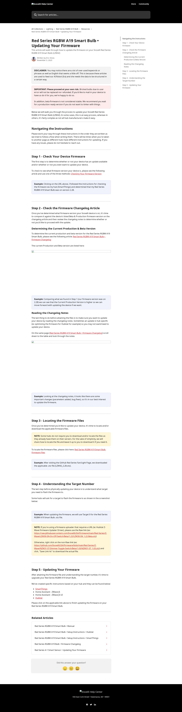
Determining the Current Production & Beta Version (135, 58)
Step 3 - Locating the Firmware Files (135, 72)
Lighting (49, 29)
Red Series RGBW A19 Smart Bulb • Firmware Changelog (76, 333)
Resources (85, 29)
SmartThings (41, 589)
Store (133, 4)
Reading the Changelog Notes (134, 65)
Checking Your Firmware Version (86, 173)
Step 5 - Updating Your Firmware (131, 86)
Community (144, 4)
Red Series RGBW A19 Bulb (67, 29)
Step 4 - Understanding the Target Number (133, 79)
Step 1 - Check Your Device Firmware (133, 44)
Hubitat (38, 598)
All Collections (37, 29)
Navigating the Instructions (133, 38)
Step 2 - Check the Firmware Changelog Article (134, 51)
